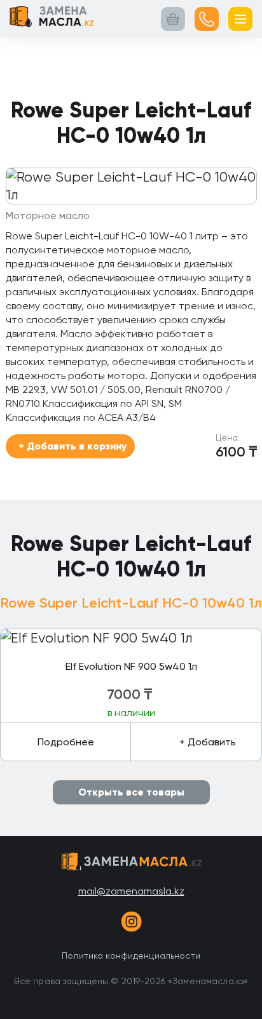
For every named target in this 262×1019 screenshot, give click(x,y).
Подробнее (66, 742)
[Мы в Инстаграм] (131, 923)
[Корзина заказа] (173, 19)
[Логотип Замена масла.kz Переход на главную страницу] (51, 19)
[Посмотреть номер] (207, 19)
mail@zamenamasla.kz (131, 891)
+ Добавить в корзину (72, 446)
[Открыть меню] (240, 19)
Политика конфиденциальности (131, 955)
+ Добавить (207, 742)
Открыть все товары (131, 792)
